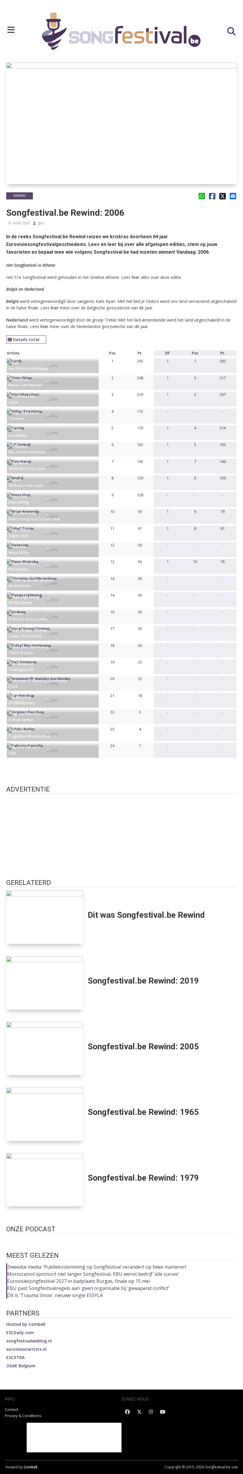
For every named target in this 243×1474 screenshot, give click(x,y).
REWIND (19, 196)
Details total (26, 339)
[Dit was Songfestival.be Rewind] (44, 917)
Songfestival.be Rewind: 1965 (143, 1112)
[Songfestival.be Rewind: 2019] (44, 983)
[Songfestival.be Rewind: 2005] (44, 1048)
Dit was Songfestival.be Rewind (146, 915)
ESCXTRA (15, 1357)
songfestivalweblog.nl (29, 1341)
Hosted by (25, 1324)
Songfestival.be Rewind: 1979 (143, 1178)
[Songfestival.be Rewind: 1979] (44, 1179)
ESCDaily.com (20, 1332)
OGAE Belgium (21, 1366)
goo (41, 223)
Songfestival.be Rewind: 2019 (143, 981)
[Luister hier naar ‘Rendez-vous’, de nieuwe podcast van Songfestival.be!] (121, 1240)
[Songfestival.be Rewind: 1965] (44, 1114)
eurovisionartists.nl (26, 1349)
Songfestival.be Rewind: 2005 (143, 1046)
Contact (11, 1409)
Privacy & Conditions (23, 1415)
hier (136, 277)
